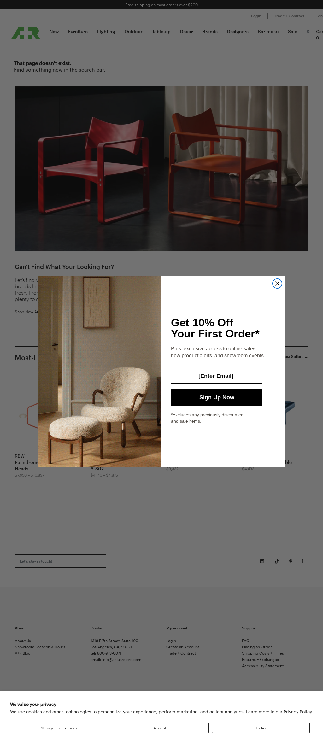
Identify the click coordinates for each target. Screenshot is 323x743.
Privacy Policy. (298, 711)
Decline (260, 728)
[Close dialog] (277, 283)
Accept (159, 728)
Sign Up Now (216, 397)
